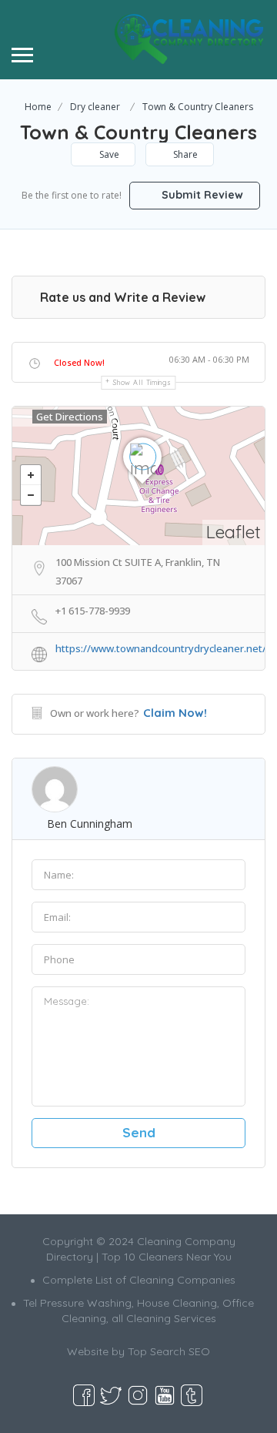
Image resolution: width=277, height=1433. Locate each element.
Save (108, 154)
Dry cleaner (95, 106)
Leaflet (233, 532)
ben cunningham (89, 823)
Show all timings (142, 382)
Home (38, 106)
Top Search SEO (169, 1351)
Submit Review (201, 195)
